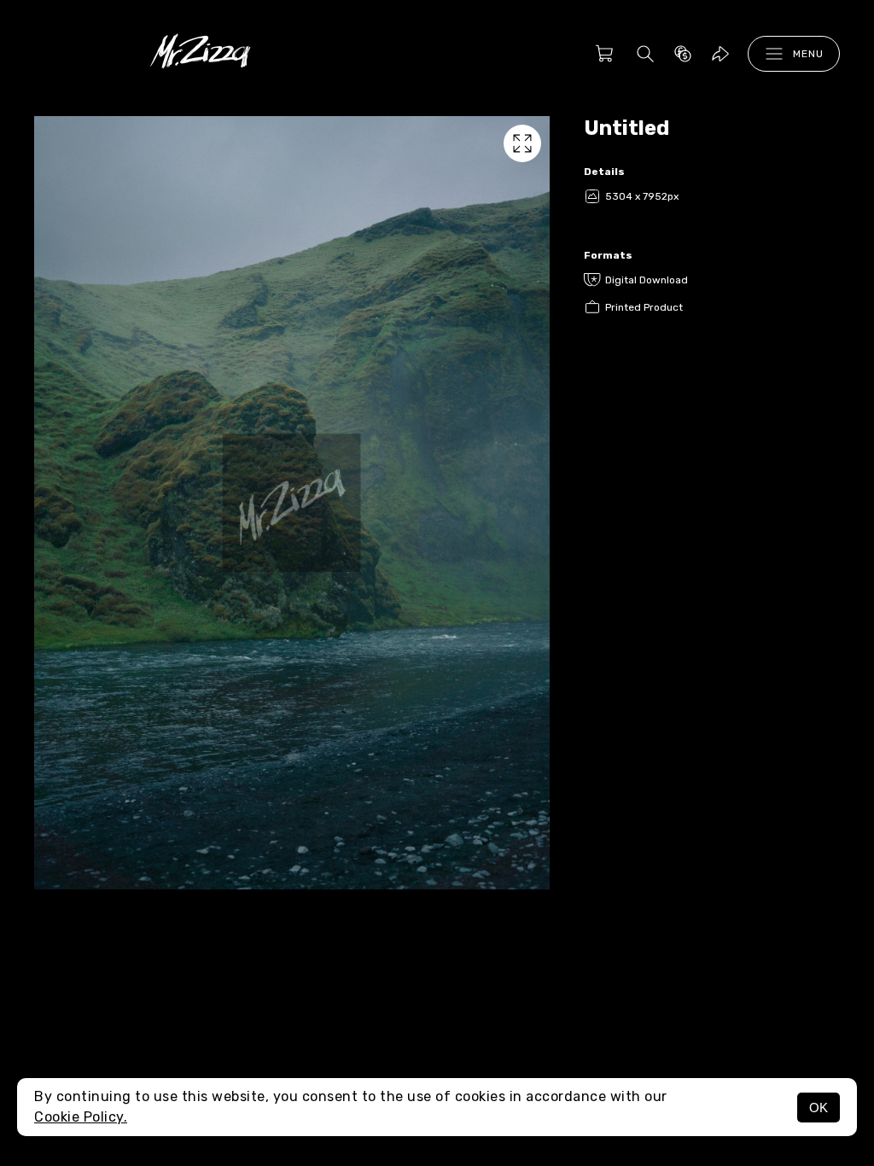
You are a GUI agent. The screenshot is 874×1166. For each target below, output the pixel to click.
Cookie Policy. (80, 1117)
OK (818, 1107)
